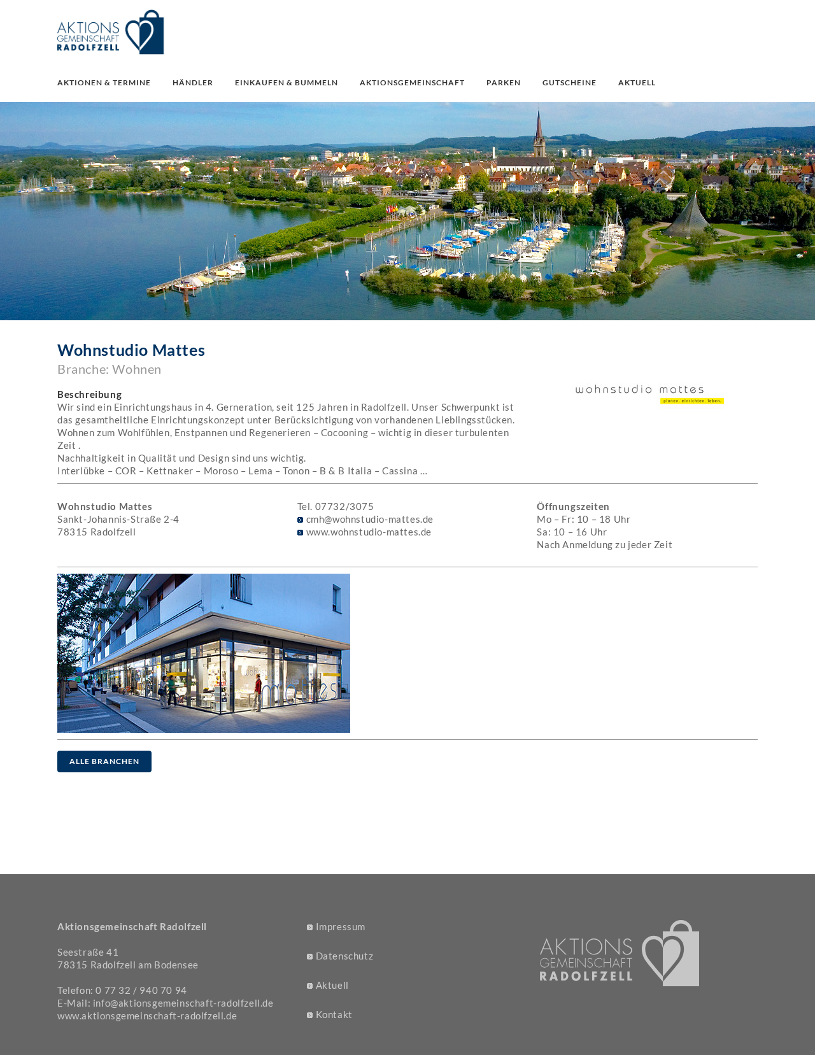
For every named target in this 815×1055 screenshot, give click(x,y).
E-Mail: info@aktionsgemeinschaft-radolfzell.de (165, 1003)
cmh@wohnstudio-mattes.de (370, 519)
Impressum (340, 926)
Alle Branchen (104, 761)
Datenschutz (345, 955)
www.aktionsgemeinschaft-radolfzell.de (147, 1015)
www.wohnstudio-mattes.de (369, 531)
